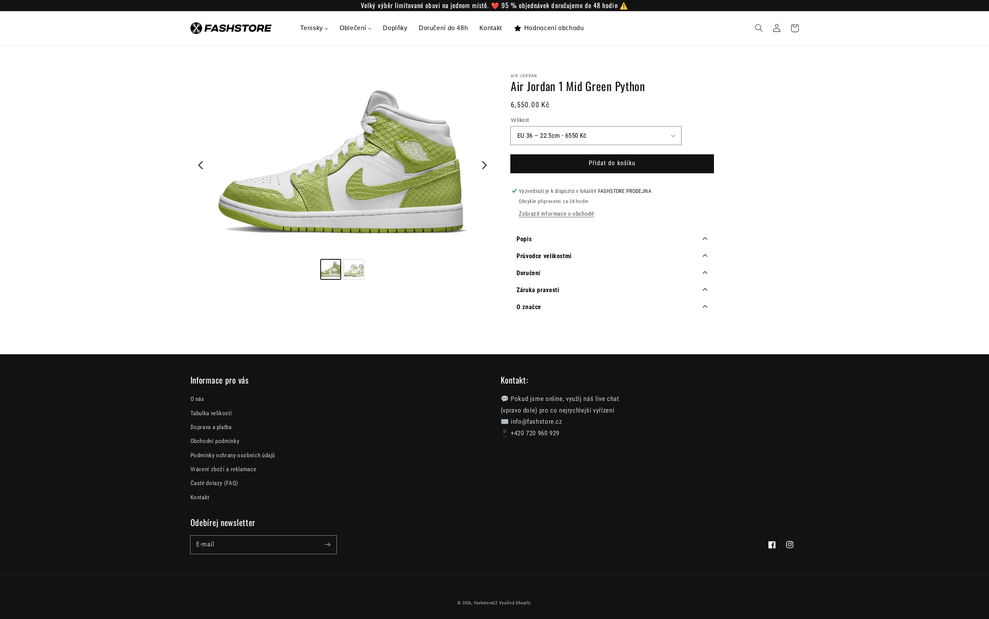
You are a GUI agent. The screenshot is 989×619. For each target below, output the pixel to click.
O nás (197, 399)
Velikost (520, 120)
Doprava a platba (211, 427)
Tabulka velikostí (211, 413)
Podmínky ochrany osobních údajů (232, 455)
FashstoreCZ (486, 602)
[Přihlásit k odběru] (327, 544)
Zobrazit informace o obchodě (556, 213)
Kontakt (199, 497)
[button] (759, 28)
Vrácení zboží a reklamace (223, 469)
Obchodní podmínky (215, 441)
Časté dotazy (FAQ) (214, 483)
